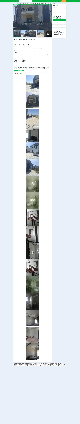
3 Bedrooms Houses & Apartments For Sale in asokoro (61, 364)
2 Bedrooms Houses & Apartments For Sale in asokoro (34, 364)
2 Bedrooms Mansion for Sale (28, 363)
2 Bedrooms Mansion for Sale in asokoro (32, 365)
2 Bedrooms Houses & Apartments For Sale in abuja (48, 364)
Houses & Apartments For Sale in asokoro (46, 363)
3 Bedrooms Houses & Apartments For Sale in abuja (20, 365)
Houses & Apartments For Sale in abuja (56, 363)
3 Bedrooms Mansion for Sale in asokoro (52, 365)
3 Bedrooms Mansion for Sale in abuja (62, 365)
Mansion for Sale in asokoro (17, 364)
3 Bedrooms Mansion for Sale (36, 363)
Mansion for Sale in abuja (24, 364)
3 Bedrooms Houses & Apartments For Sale (19, 363)
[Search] (31, 1)
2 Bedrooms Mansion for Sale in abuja (42, 365)
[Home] (17, 1)
